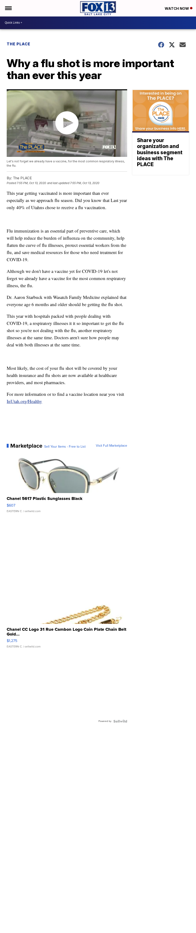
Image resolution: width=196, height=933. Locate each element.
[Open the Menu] (8, 8)
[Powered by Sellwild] (120, 721)
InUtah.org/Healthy (24, 401)
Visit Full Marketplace (111, 445)
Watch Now (177, 8)
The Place (18, 44)
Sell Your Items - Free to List (65, 446)
